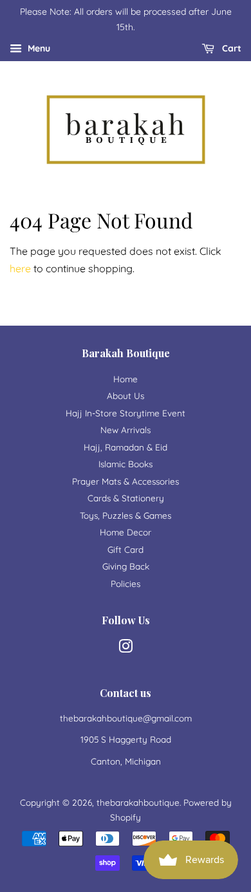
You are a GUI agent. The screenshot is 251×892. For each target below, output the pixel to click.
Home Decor (125, 531)
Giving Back (125, 566)
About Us (125, 395)
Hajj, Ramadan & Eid (125, 446)
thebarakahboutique (138, 802)
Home (125, 378)
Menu (37, 48)
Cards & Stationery (126, 497)
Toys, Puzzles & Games (125, 515)
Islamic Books (125, 463)
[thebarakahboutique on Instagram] (125, 648)
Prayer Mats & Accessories (125, 481)
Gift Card (125, 549)
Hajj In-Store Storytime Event (125, 412)
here (20, 268)
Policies (125, 583)
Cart (230, 48)
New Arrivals (125, 429)
